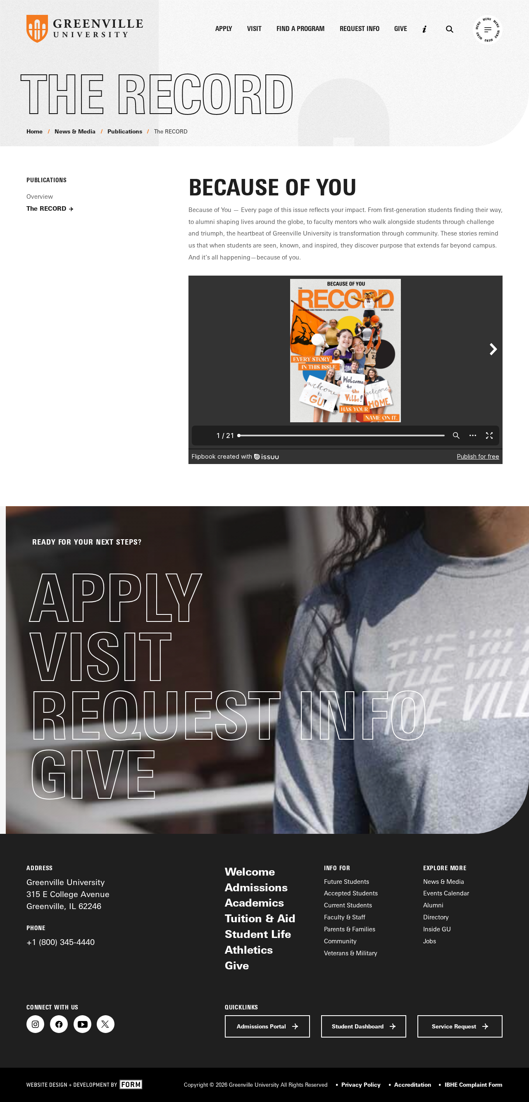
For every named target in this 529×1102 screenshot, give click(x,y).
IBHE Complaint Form (474, 1084)
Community (340, 941)
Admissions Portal (261, 1026)
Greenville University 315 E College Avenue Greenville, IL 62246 (68, 894)
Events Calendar (446, 893)
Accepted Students (351, 893)
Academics (254, 902)
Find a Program (300, 29)
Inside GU (437, 929)
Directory (436, 917)
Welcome (250, 871)
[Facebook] (59, 1024)
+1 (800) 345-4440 (60, 942)
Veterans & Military (350, 953)
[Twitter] (105, 1024)
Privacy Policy (361, 1084)
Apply (223, 29)
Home (34, 131)
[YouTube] (82, 1024)
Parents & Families (349, 929)
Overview (39, 196)
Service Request (454, 1026)
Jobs (429, 941)
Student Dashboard (358, 1026)
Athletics (249, 949)
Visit (254, 29)
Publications (124, 131)
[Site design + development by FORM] (84, 1085)
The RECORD (171, 131)
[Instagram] (35, 1024)
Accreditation (412, 1084)
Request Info (359, 29)
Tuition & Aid (260, 918)
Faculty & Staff (344, 917)
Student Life (258, 934)
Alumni (433, 905)
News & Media (75, 131)
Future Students (346, 881)
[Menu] (488, 30)
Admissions (256, 887)
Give (400, 29)
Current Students (348, 905)
